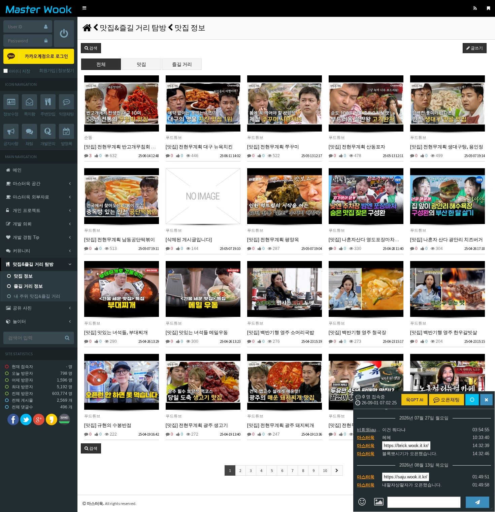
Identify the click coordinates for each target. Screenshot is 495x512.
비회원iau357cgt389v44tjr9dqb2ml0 (369, 429)
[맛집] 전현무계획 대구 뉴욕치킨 (199, 147)
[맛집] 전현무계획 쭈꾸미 (273, 147)
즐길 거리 (182, 64)
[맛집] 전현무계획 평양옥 (273, 239)
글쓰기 (476, 48)
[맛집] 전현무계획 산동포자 (357, 147)
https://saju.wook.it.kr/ (405, 476)
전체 (101, 64)
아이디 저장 (19, 71)
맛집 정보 (189, 27)
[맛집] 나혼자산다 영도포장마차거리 (366, 239)
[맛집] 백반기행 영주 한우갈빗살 (443, 332)
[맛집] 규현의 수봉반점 (107, 425)
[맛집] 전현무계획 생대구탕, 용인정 (446, 147)
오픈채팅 (450, 400)
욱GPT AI (414, 400)
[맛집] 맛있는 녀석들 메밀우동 (197, 332)
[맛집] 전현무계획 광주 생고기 (197, 425)
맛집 (141, 64)
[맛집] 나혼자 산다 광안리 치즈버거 (446, 239)
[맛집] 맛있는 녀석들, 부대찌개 (116, 332)
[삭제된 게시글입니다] (189, 239)
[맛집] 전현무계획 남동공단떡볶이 (119, 239)
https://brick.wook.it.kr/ (406, 445)
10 (325, 470)
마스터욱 (365, 437)
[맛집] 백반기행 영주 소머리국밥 (280, 332)
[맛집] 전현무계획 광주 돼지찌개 (280, 425)
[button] (84, 8)
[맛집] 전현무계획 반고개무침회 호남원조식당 (131, 147)
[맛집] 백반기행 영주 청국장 (357, 332)
